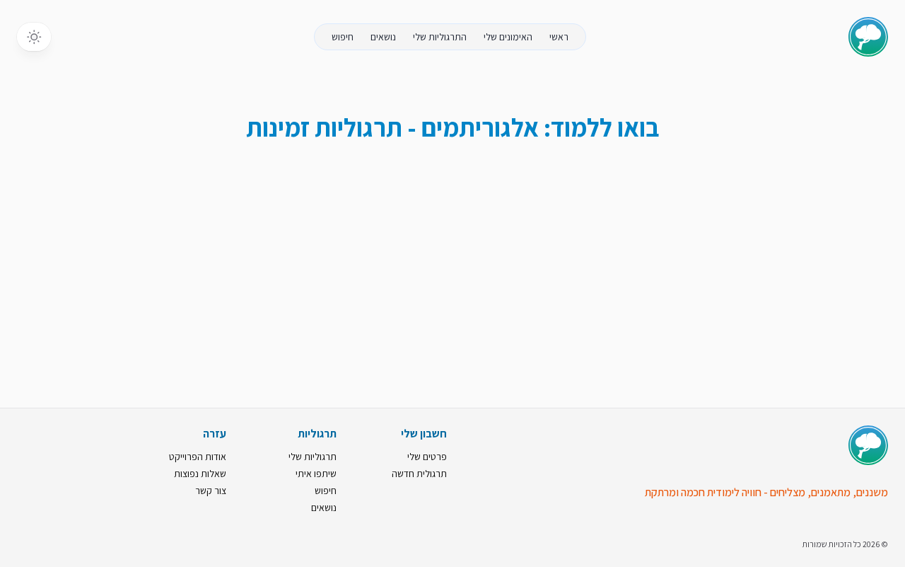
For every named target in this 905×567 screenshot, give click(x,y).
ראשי (558, 36)
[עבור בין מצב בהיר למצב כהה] (34, 37)
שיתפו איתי (316, 473)
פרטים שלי (427, 456)
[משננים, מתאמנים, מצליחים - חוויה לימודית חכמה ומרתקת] (868, 445)
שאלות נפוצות (200, 473)
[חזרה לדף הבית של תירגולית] (868, 37)
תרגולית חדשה (419, 473)
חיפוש (343, 36)
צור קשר (210, 490)
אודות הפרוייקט (197, 456)
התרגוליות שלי (440, 36)
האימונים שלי (508, 36)
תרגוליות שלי (312, 456)
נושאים (383, 36)
